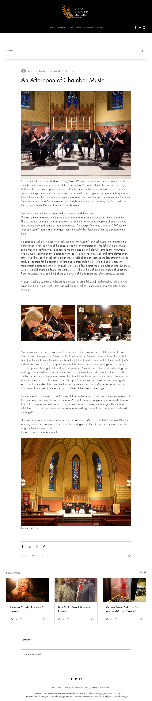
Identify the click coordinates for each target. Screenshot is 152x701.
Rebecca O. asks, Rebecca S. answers (27, 609)
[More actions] (129, 71)
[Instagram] (144, 27)
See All (143, 572)
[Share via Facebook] (22, 546)
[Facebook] (135, 27)
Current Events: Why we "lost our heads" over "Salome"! (123, 609)
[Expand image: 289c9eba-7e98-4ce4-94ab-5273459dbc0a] (48, 323)
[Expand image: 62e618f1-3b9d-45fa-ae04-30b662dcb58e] (104, 323)
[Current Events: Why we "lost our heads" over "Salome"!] (124, 590)
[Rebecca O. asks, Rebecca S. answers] (27, 590)
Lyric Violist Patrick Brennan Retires (74, 609)
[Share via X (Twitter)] (29, 546)
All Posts (9, 50)
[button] (142, 50)
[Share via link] (44, 546)
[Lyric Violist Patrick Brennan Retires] (76, 590)
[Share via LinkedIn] (37, 546)
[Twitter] (139, 27)
